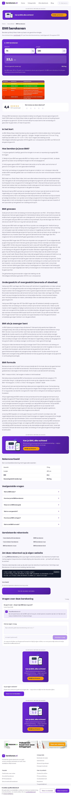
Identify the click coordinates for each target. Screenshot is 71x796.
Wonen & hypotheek (43, 763)
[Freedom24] (35, 744)
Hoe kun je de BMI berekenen (13, 498)
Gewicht (7, 46)
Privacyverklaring (41, 776)
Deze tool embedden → (14, 694)
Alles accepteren (62, 790)
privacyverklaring (8, 793)
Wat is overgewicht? (11, 511)
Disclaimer (40, 781)
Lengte (38, 46)
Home (23, 3)
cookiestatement (31, 792)
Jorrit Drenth (17, 35)
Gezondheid (10, 23)
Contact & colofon (42, 773)
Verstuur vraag (60, 637)
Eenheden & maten (42, 758)
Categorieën (32, 3)
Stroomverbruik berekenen (10, 781)
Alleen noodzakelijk (47, 790)
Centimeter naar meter (8, 773)
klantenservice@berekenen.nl (12, 643)
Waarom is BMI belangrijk (12, 505)
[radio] (27, 108)
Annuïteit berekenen (8, 776)
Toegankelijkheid (42, 784)
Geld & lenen (40, 760)
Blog (52, 3)
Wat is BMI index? (10, 492)
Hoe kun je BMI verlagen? (12, 518)
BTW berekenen (7, 779)
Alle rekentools (43, 3)
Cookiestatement (42, 779)
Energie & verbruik (42, 766)
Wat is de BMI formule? (11, 524)
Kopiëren (56, 572)
